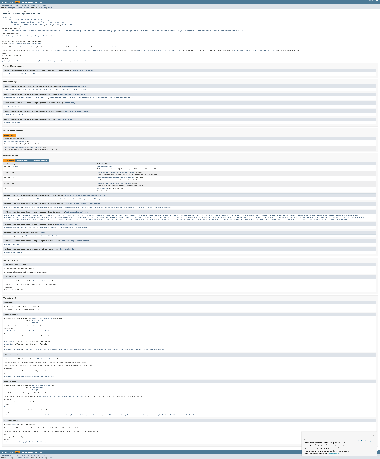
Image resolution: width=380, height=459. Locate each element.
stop (338, 219)
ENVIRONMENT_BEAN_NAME (58, 98)
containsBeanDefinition (71, 215)
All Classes (42, 5)
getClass (27, 236)
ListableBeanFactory (104, 31)
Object (42, 232)
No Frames (31, 5)
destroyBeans (123, 215)
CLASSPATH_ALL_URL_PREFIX (13, 114)
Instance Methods (23, 161)
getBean (264, 215)
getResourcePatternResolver (264, 217)
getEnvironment (137, 217)
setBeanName (71, 199)
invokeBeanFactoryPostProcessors (32, 219)
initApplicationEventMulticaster (319, 217)
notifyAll (49, 236)
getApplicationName (229, 215)
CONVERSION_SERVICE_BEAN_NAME (37, 98)
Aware (25, 31)
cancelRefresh (29, 207)
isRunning (68, 219)
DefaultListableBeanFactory (123, 178)
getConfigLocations (27, 199)
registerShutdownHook (272, 219)
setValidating (102, 188)
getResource (55, 227)
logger (63, 89)
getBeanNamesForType (32, 217)
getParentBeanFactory (244, 217)
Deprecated (29, 2)
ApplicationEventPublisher (139, 31)
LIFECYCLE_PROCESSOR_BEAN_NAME (47, 89)
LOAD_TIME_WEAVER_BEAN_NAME (78, 98)
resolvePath (61, 199)
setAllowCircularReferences (160, 207)
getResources (281, 217)
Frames (24, 5)
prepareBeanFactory (165, 219)
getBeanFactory (87, 207)
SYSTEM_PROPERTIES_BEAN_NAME (124, 98)
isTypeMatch (88, 219)
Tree (22, 2)
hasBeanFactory (100, 207)
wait (56, 236)
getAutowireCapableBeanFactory (248, 215)
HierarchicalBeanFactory (72, 31)
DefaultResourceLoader (82, 70)
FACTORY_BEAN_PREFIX (11, 106)
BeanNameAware (43, 31)
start (333, 219)
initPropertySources (11, 219)
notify (41, 236)
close (48, 215)
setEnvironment (315, 219)
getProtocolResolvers (41, 227)
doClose (132, 215)
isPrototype (59, 219)
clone (6, 236)
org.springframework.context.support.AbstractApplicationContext (31, 21)
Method (26, 8)
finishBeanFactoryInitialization (166, 215)
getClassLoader (26, 227)
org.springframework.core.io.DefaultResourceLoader (23, 19)
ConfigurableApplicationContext (163, 31)
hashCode (35, 236)
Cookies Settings (365, 441)
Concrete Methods (40, 161)
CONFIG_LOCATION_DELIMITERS (14, 98)
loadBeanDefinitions (104, 178)
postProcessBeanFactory (148, 219)
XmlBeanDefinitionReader (126, 172)
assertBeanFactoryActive (13, 207)
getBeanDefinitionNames (325, 215)
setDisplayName (302, 219)
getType (302, 217)
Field (15, 8)
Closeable (5, 31)
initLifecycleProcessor (342, 217)
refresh (223, 219)
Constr (20, 8)
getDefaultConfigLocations (45, 199)
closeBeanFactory (42, 207)
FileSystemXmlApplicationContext (39, 36)
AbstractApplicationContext (74, 86)
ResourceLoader (218, 31)
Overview (4, 2)
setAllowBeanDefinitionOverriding (136, 207)
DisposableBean (55, 31)
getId (147, 217)
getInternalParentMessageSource (186, 217)
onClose (126, 219)
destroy (114, 215)
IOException (36, 322)
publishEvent (191, 219)
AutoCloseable (16, 31)
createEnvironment (103, 215)
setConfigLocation (84, 199)
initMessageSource (359, 217)
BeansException (37, 320)
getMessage (203, 217)
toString (344, 219)
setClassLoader (81, 227)
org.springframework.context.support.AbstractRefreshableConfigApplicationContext (43, 24)
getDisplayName (125, 217)
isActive (50, 219)
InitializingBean (89, 31)
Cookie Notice (333, 453)
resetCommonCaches (288, 219)
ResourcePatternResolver (234, 31)
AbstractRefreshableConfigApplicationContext (25, 43)
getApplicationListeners (211, 215)
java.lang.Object (7, 17)
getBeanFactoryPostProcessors (347, 215)
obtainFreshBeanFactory (113, 219)
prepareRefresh (179, 219)
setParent (325, 219)
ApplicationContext (121, 31)
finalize (19, 236)
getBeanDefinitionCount (306, 215)
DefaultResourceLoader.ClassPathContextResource (22, 74)
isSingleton (78, 219)
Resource (15, 167)
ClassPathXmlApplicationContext (14, 36)
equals (11, 236)
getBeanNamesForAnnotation (14, 217)
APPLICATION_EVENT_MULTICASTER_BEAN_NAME (19, 89)
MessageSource (190, 31)
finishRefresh (185, 215)
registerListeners (256, 219)
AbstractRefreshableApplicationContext (82, 204)
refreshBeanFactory (115, 207)
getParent (231, 217)
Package (11, 2)
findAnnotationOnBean (145, 215)
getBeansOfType (80, 217)
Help (40, 2)
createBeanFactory (56, 207)
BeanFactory (32, 31)
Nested (9, 8)
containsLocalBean (88, 215)
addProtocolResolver (11, 227)
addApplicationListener (12, 215)
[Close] (373, 435)
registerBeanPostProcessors (237, 219)
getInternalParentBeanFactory (161, 217)
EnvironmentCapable (204, 31)
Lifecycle (179, 31)
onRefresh (134, 219)
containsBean (56, 215)
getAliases (196, 215)
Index (36, 2)
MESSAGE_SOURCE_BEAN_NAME (76, 89)
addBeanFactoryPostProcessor (33, 215)
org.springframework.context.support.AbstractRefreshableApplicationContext (38, 22)
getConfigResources (104, 167)
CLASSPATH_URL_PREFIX (12, 123)
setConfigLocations (100, 199)
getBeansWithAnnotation (109, 217)
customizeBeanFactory (73, 207)
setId (110, 199)
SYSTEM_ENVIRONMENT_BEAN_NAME (101, 98)
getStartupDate (292, 217)
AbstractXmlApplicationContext (15, 141)
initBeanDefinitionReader (106, 172)
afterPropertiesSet (11, 199)
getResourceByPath (67, 227)
